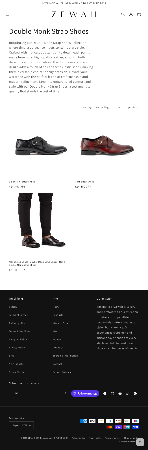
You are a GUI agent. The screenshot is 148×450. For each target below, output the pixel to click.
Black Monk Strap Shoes (22, 181)
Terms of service (113, 438)
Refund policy (17, 323)
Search (13, 306)
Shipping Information (65, 355)
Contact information (129, 441)
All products (16, 364)
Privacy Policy (17, 347)
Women (57, 339)
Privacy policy (95, 438)
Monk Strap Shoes (84, 181)
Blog (11, 355)
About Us (58, 347)
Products (58, 315)
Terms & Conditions (20, 331)
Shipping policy (131, 438)
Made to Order (61, 323)
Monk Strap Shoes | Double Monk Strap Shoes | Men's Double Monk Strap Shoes (37, 263)
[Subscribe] (65, 393)
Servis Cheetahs (18, 372)
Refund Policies (62, 372)
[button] (8, 14)
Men (55, 331)
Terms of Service (18, 315)
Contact (57, 364)
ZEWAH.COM (34, 438)
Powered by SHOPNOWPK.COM (54, 438)
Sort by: (87, 107)
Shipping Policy (18, 339)
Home (56, 306)
